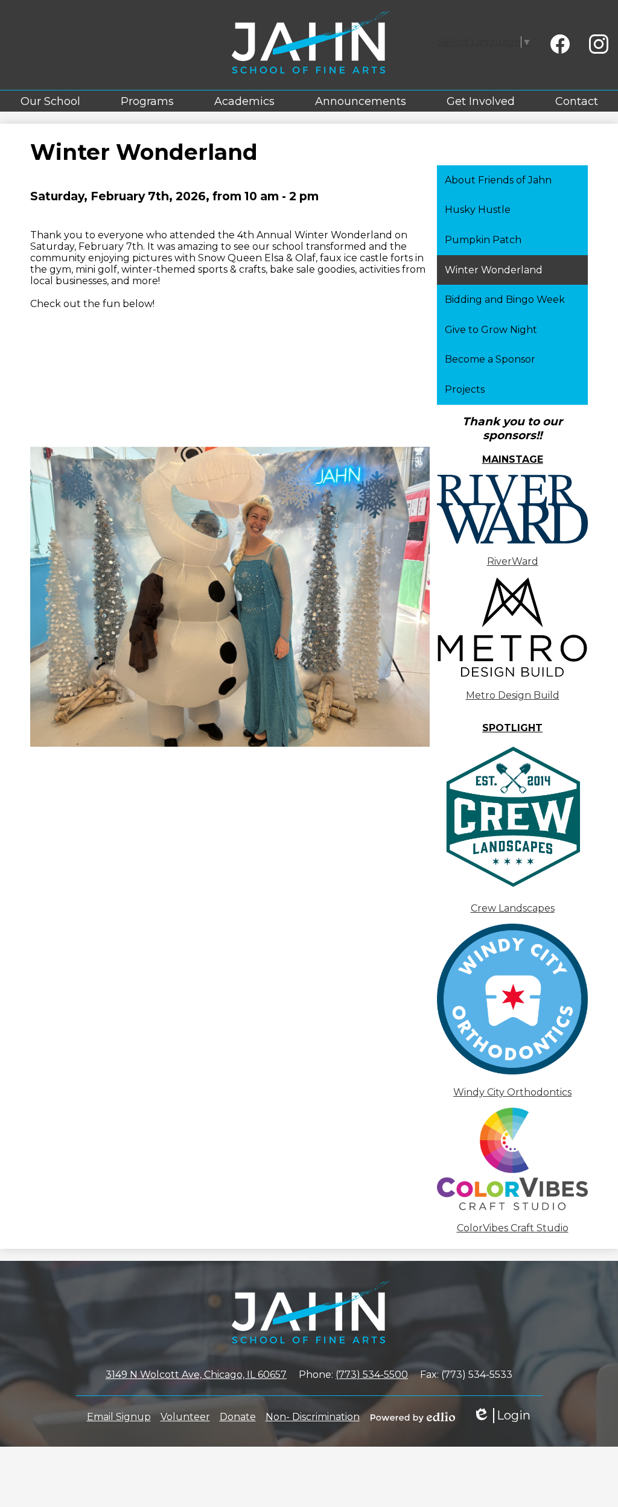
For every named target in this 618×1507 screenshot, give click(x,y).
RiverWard (512, 561)
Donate (238, 1417)
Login (501, 1415)
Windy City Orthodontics (512, 1092)
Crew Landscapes (513, 908)
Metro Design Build (512, 695)
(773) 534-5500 (372, 1374)
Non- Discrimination (313, 1417)
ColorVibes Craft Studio (513, 1228)
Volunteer (185, 1417)
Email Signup (119, 1417)
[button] (50, 101)
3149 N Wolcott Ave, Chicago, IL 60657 (196, 1374)
